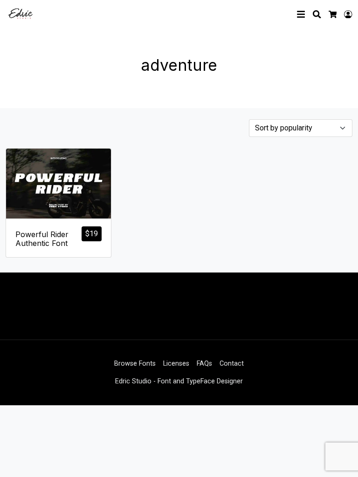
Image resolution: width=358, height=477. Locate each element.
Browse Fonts (135, 364)
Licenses (176, 364)
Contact (232, 364)
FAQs (204, 364)
